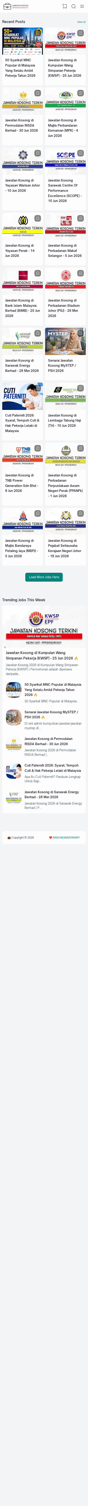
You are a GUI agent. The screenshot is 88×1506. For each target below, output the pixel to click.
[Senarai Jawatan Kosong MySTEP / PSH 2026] (65, 354)
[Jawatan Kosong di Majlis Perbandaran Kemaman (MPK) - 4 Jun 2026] (65, 113)
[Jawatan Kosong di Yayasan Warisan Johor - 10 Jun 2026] (22, 174)
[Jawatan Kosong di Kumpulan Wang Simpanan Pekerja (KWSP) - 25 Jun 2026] (65, 53)
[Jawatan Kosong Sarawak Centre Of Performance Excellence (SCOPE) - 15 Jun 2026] (65, 174)
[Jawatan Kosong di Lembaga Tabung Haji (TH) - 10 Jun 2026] (65, 409)
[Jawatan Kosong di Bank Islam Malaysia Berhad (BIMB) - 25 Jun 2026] (22, 294)
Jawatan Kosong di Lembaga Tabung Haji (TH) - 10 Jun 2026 (64, 420)
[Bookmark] (37, 33)
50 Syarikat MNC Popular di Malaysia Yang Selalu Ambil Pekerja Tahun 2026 (53, 690)
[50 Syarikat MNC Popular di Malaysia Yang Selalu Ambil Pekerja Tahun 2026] (22, 53)
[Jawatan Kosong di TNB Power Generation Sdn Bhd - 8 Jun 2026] (22, 468)
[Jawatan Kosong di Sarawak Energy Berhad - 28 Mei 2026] (22, 354)
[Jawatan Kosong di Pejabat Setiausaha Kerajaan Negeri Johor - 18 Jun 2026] (65, 534)
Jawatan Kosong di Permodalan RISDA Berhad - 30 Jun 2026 (21, 125)
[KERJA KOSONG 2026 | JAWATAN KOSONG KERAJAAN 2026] (16, 6)
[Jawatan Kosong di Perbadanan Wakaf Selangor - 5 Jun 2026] (65, 239)
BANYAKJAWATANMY (66, 837)
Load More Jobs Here (44, 577)
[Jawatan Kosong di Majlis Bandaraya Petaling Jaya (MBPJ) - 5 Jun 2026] (22, 534)
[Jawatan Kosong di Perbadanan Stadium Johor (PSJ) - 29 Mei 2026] (65, 294)
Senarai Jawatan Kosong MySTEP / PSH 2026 (62, 365)
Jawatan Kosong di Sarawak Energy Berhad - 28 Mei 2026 (22, 365)
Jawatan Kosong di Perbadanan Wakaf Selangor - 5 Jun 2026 (65, 250)
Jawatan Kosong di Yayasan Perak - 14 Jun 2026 (20, 250)
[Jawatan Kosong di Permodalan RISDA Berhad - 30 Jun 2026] (22, 113)
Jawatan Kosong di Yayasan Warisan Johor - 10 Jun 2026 (22, 185)
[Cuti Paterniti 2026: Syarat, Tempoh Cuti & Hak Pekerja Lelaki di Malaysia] (22, 409)
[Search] (73, 6)
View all (81, 21)
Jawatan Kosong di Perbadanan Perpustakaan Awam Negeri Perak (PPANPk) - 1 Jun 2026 (65, 485)
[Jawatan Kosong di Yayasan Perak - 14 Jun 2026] (22, 239)
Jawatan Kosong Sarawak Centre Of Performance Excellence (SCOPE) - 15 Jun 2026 (65, 190)
